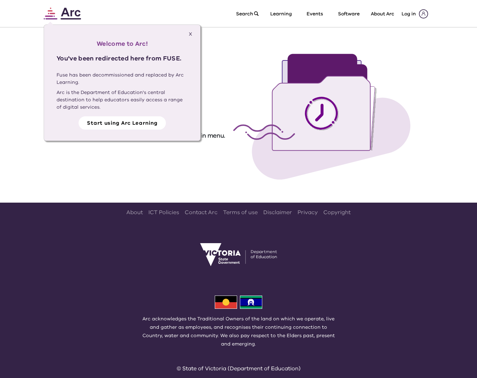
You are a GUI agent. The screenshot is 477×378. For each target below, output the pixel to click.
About (134, 212)
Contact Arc (201, 212)
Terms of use (240, 212)
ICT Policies (163, 212)
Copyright (337, 212)
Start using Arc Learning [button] (122, 122)
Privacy (308, 212)
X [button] (190, 34)
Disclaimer (277, 212)
